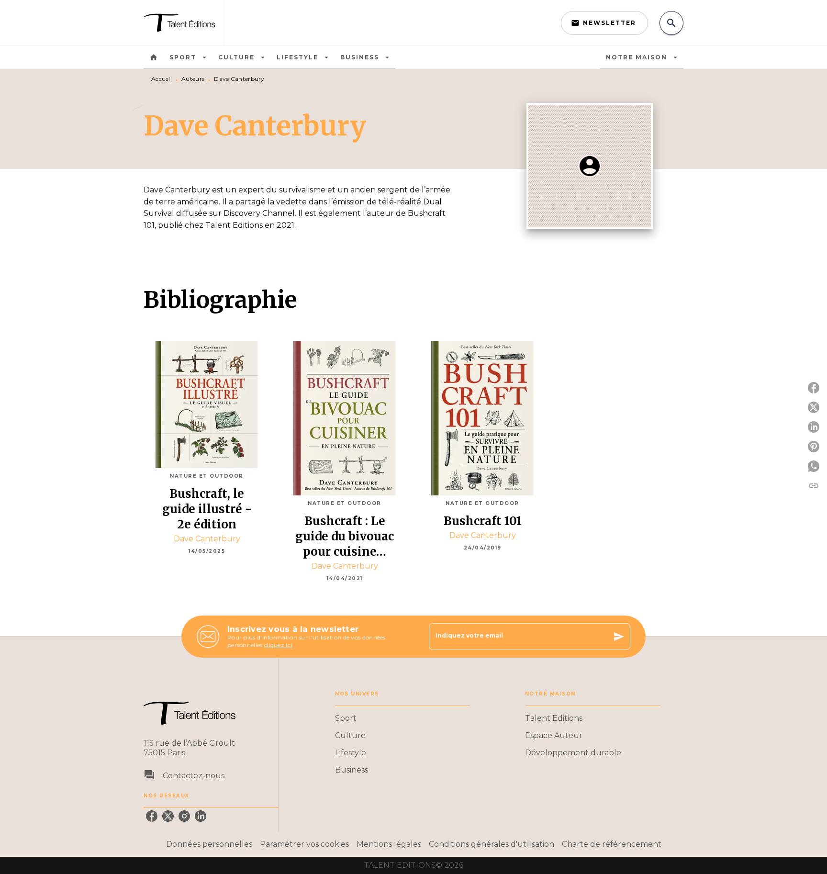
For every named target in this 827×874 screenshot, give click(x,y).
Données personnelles (209, 844)
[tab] (154, 57)
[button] (604, 23)
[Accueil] (184, 22)
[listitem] (152, 816)
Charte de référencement (611, 844)
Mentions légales (389, 844)
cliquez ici (278, 645)
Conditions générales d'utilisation (491, 844)
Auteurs (192, 78)
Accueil (161, 78)
